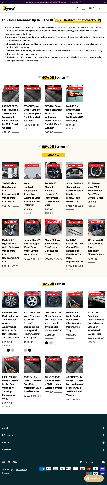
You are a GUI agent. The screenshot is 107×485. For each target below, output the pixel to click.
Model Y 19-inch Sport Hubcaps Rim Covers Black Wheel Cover (53, 247)
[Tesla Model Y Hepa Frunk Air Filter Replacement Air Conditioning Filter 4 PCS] (10, 171)
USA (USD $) (12, 462)
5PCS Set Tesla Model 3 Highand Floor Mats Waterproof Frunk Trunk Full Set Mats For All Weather (53, 117)
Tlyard (12, 469)
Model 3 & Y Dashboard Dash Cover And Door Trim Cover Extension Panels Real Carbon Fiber (96, 323)
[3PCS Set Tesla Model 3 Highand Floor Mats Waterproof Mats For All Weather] (32, 364)
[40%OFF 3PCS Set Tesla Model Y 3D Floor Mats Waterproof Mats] (53, 364)
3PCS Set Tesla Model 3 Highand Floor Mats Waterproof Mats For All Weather (32, 384)
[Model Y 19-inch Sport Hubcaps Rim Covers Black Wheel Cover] (53, 227)
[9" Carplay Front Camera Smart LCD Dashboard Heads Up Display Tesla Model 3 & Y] (75, 171)
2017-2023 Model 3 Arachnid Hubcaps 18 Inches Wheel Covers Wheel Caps (52, 194)
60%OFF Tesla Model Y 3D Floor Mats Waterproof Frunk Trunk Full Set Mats (32, 113)
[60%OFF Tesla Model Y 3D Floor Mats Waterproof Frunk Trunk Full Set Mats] (32, 93)
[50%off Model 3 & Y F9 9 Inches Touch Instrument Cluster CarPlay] (96, 227)
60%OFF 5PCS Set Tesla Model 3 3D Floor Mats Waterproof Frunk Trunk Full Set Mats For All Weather (10, 117)
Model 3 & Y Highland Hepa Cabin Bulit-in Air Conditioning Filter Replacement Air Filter (10, 251)
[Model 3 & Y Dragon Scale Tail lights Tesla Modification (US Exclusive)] (75, 93)
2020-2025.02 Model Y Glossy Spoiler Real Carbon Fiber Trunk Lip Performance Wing (10, 388)
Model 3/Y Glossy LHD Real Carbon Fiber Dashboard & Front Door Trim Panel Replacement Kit (75, 251)
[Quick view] (17, 89)
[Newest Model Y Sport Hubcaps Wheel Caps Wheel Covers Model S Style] (32, 227)
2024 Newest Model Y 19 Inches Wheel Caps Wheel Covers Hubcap (96, 190)
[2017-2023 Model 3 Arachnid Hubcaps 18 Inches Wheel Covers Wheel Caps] (53, 171)
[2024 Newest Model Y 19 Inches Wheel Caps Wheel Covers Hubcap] (96, 171)
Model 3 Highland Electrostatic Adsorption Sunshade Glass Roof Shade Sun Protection (32, 194)
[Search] (77, 8)
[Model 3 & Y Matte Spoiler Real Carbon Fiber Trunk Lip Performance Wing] (75, 299)
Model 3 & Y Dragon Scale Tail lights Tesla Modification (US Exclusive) (74, 113)
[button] (98, 8)
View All (53, 155)
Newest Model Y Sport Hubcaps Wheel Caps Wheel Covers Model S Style (32, 247)
